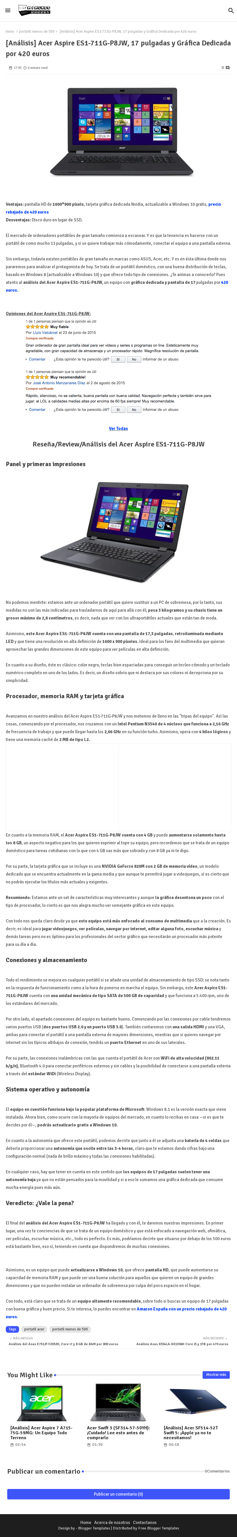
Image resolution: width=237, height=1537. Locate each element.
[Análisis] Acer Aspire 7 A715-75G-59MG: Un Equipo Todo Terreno (41, 1433)
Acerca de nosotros (112, 1522)
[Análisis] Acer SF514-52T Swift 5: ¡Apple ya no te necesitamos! (191, 1433)
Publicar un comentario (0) (118, 1494)
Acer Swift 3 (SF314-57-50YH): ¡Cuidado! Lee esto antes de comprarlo (118, 1433)
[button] (231, 10)
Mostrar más (216, 1374)
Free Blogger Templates (158, 1528)
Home (85, 1522)
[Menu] (8, 10)
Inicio (10, 31)
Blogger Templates (94, 1528)
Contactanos (145, 1522)
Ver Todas (118, 428)
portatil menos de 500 (37, 31)
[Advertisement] (58, 786)
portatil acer (34, 1329)
